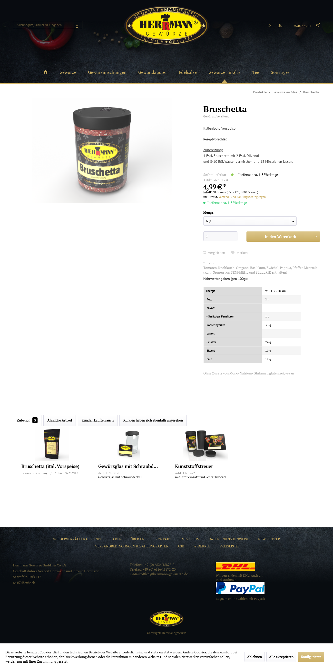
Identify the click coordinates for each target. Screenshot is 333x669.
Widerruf (202, 546)
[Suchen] (77, 25)
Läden (116, 539)
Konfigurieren (311, 656)
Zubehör (26, 420)
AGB (180, 546)
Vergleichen (216, 252)
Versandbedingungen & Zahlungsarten (131, 546)
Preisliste (229, 546)
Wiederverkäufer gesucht (77, 539)
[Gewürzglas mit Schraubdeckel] (128, 444)
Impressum (190, 539)
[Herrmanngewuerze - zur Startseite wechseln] (166, 26)
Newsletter (269, 539)
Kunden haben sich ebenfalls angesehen (153, 420)
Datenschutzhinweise (229, 539)
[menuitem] (47, 25)
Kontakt (163, 539)
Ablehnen (254, 656)
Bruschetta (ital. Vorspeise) (50, 466)
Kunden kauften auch (98, 420)
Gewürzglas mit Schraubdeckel (128, 466)
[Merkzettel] (269, 25)
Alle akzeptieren (281, 656)
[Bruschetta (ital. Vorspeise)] (51, 444)
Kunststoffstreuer (194, 466)
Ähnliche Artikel (59, 420)
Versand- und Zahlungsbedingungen (242, 197)
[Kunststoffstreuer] (205, 444)
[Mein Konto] (280, 25)
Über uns (139, 539)
